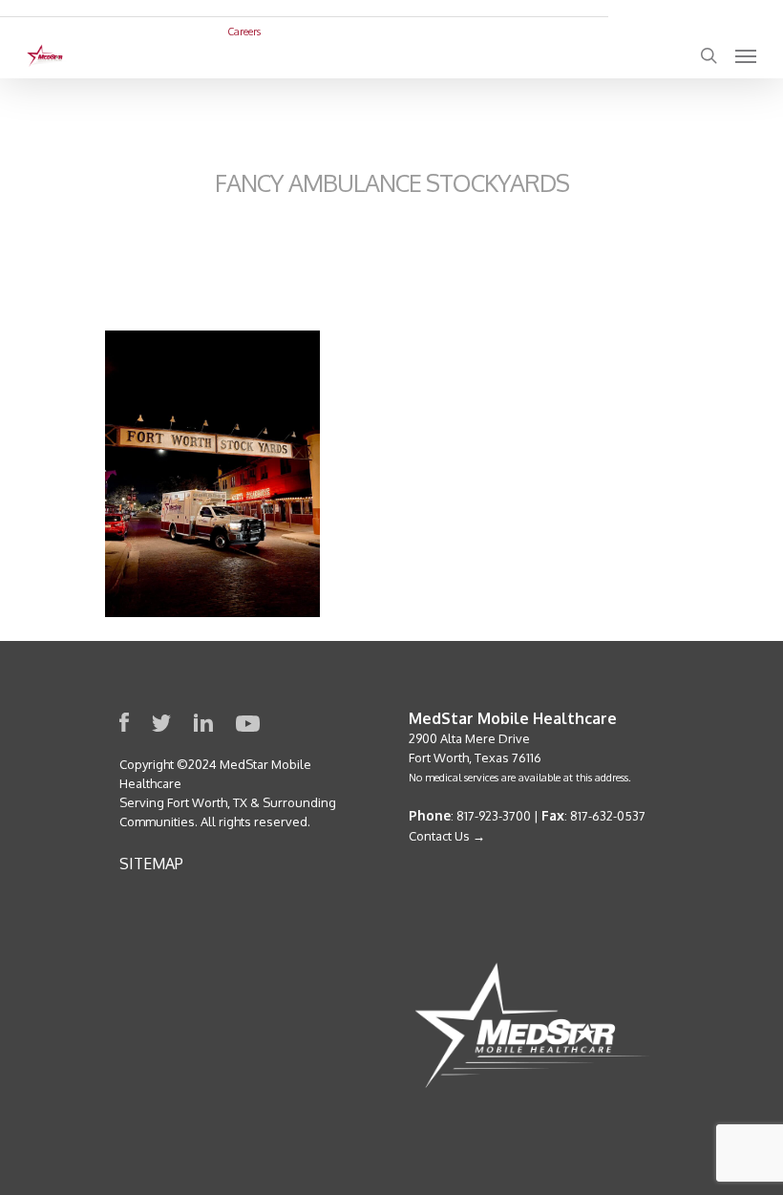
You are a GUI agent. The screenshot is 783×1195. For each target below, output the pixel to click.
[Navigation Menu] (745, 55)
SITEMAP (151, 863)
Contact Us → (447, 835)
